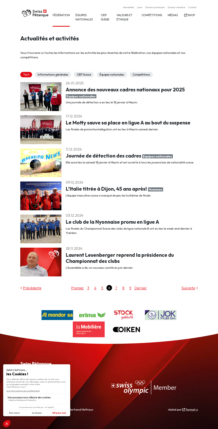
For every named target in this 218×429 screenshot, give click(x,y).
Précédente (32, 288)
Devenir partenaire (155, 7)
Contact (192, 7)
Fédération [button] (61, 15)
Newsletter (128, 7)
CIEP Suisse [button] (105, 17)
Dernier (141, 288)
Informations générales (53, 74)
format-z (192, 409)
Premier (77, 288)
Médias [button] (173, 15)
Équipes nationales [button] (84, 17)
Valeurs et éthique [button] (124, 17)
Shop (191, 15)
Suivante (188, 288)
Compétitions (141, 74)
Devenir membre (176, 7)
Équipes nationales (112, 74)
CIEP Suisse (84, 74)
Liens (140, 7)
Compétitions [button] (152, 15)
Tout (26, 74)
